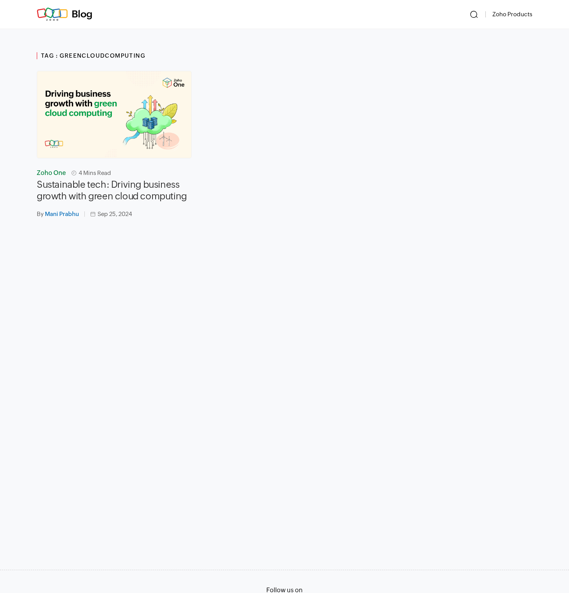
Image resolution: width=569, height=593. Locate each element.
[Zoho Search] (474, 14)
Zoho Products (512, 14)
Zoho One (51, 173)
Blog (82, 14)
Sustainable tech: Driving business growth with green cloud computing (112, 190)
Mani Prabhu (62, 214)
